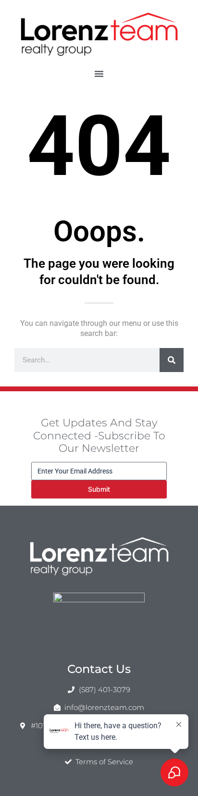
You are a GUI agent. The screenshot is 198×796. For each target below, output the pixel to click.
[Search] (172, 360)
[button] (99, 73)
